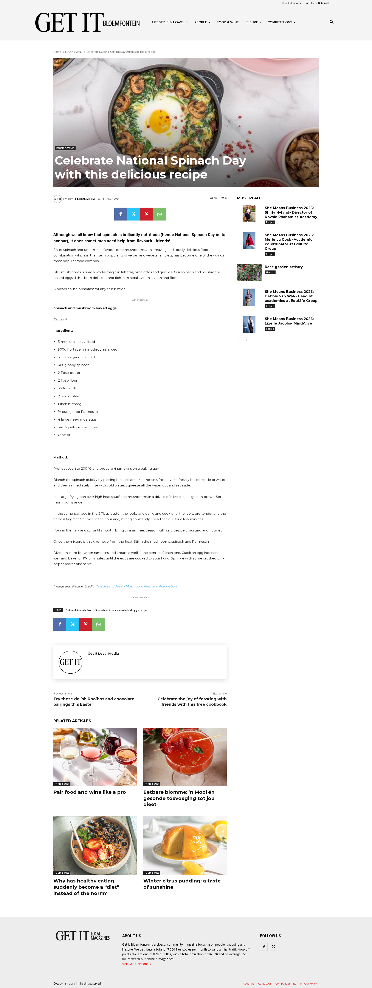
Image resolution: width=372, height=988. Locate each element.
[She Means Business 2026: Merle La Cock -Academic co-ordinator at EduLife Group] (249, 240)
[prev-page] (239, 340)
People (200, 22)
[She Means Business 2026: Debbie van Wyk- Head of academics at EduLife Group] (249, 297)
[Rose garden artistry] (249, 272)
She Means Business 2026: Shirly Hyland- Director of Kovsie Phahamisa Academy (291, 212)
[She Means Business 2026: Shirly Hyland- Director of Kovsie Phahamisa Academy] (249, 213)
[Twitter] (133, 214)
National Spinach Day (78, 610)
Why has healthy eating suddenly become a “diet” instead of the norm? (86, 887)
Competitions (280, 22)
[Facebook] (120, 214)
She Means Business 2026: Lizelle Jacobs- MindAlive (289, 321)
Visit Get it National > (318, 3)
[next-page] (246, 340)
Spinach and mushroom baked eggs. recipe (121, 610)
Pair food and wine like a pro (89, 792)
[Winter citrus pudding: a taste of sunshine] (185, 845)
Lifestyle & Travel (168, 22)
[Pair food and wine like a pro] (95, 757)
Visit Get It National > (137, 964)
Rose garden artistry (284, 267)
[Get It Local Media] (58, 199)
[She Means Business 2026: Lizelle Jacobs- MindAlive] (249, 324)
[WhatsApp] (159, 214)
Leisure (251, 22)
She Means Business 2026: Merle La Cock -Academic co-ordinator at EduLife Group (289, 241)
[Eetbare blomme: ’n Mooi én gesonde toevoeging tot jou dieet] (185, 757)
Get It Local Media (81, 198)
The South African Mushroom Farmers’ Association (136, 586)
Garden (270, 272)
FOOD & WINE (228, 22)
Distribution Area (292, 3)
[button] (331, 22)
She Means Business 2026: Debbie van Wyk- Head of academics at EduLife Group (291, 296)
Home (57, 52)
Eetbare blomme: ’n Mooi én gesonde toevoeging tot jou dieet (179, 798)
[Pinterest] (146, 214)
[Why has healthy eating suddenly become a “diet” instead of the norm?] (95, 845)
